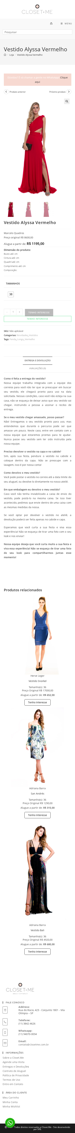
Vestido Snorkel (38, 681)
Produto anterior (18, 91)
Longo (20, 339)
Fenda (13, 339)
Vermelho (30, 339)
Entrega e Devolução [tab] (38, 360)
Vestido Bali (37, 930)
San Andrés (37, 793)
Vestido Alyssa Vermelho (30, 54)
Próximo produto (57, 91)
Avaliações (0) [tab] (37, 368)
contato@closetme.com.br (33, 1044)
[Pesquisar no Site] (37, 33)
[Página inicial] (5, 54)
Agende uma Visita (13, 1062)
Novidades (22, 335)
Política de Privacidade (16, 1075)
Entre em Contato (13, 1084)
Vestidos (33, 335)
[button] (67, 101)
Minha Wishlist (11, 1106)
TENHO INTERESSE (39, 312)
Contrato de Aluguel (14, 1071)
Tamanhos (13, 283)
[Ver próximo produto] (68, 91)
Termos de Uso (11, 1079)
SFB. (39, 1129)
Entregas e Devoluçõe (15, 1066)
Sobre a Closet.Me (13, 1057)
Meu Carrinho (11, 1097)
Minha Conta (10, 1102)
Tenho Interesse (37, 702)
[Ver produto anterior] (6, 91)
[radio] (11, 294)
